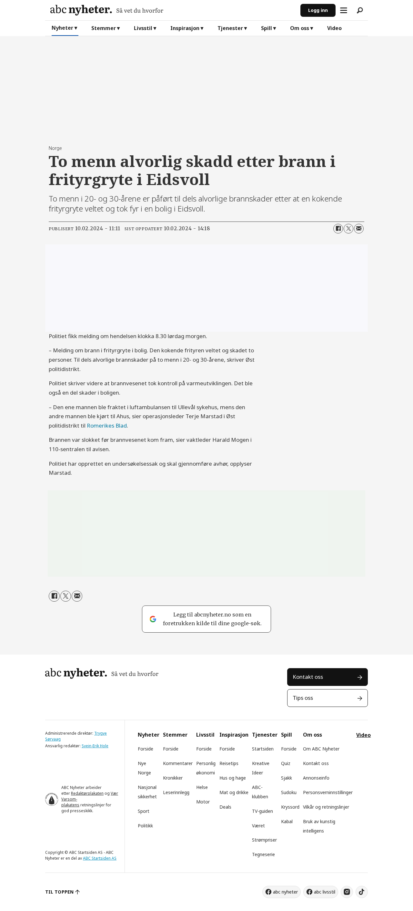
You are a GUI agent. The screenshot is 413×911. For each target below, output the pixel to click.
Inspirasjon (184, 28)
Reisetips (228, 763)
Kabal (287, 821)
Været (258, 826)
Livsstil (143, 28)
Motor (203, 802)
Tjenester (230, 28)
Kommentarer (178, 763)
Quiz (285, 763)
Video (334, 28)
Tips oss (303, 697)
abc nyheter (285, 892)
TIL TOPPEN (59, 892)
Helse (202, 787)
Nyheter (62, 27)
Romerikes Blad (107, 425)
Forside (145, 749)
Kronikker (173, 778)
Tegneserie (263, 854)
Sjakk (286, 778)
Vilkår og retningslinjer (326, 807)
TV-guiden (262, 811)
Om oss (299, 28)
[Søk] (360, 10)
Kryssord (290, 807)
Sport (143, 811)
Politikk (145, 826)
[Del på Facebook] (338, 228)
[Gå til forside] (172, 10)
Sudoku (289, 792)
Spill (266, 28)
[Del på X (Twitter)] (348, 228)
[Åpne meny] (343, 10)
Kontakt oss (308, 676)
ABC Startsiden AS (99, 858)
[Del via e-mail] (359, 228)
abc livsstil (324, 892)
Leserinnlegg (176, 792)
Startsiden (263, 749)
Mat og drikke (233, 792)
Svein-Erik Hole (95, 746)
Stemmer (103, 28)
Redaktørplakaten (87, 793)
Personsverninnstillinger (328, 792)
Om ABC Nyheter (321, 749)
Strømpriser (264, 840)
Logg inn (318, 10)
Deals (225, 807)
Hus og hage (232, 778)
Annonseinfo (316, 778)
